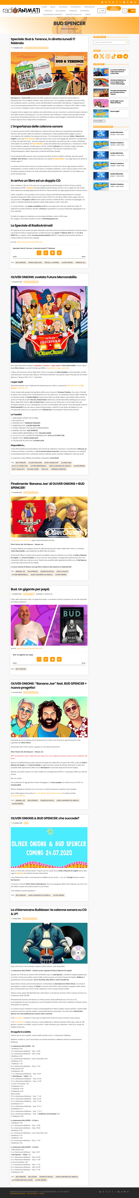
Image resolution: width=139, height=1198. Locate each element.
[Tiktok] (113, 56)
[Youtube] (119, 56)
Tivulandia (29, 188)
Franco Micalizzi (37, 144)
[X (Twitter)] (120, 2)
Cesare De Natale (47, 571)
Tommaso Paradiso (58, 469)
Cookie (41, 1194)
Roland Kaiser (33, 469)
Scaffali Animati (29, 594)
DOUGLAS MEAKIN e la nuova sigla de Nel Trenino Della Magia (118, 82)
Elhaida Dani (66, 463)
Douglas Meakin (58, 159)
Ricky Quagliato (18, 469)
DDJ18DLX (19, 1018)
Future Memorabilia (38, 466)
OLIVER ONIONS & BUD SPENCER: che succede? (45, 818)
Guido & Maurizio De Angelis (60, 466)
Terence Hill (80, 262)
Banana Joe (20, 571)
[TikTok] (128, 2)
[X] (101, 56)
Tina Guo (44, 469)
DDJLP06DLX (19, 1022)
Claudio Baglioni (35, 463)
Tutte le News (99, 121)
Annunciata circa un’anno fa (21, 540)
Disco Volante (62, 571)
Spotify (31, 242)
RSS (37, 242)
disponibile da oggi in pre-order (58, 368)
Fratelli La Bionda (52, 262)
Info (41, 242)
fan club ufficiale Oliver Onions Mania (47, 793)
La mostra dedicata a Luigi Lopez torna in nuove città (118, 72)
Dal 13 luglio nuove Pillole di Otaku (117, 102)
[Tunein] (113, 2)
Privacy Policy (32, 1194)
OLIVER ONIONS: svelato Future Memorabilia (44, 277)
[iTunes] (102, 2)
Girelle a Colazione (117, 143)
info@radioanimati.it (18, 1194)
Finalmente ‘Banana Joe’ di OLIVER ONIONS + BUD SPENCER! (47, 485)
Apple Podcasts (22, 242)
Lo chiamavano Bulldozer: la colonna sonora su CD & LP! (49, 912)
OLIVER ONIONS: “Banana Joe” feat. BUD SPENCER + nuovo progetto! (49, 685)
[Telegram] (135, 2)
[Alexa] (109, 2)
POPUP (131, 11)
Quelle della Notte (116, 132)
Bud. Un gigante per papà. (30, 589)
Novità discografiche (41, 48)
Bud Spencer (21, 262)
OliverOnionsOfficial (18, 796)
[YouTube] (131, 2)
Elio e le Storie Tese (20, 466)
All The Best (28, 48)
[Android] (106, 2)
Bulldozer (32, 1177)
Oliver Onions (67, 262)
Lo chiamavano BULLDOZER (22, 1180)
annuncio (20, 873)
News (26, 823)
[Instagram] (124, 2)
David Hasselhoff (51, 463)
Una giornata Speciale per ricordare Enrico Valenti (118, 92)
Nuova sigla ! (115, 111)
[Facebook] (117, 2)
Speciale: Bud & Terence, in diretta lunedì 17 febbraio (43, 41)
